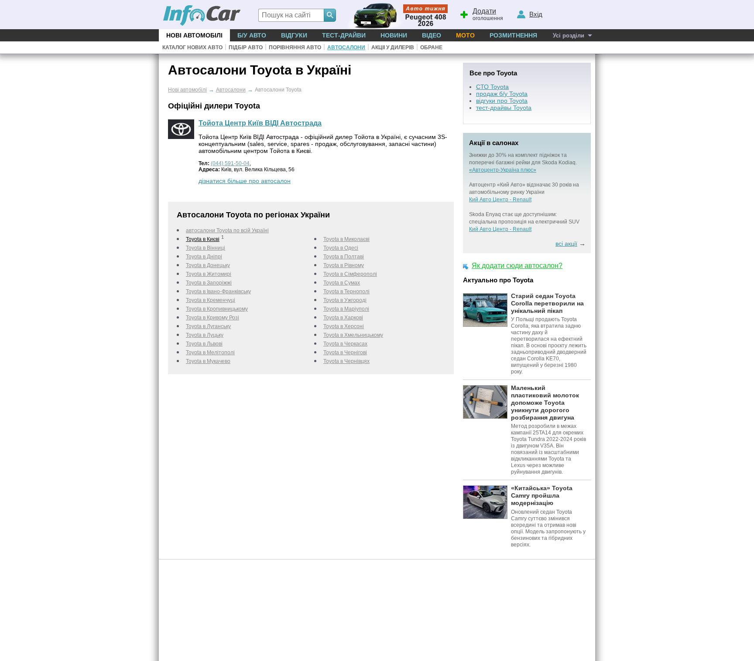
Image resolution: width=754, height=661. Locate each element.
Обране (431, 47)
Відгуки (294, 35)
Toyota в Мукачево (208, 361)
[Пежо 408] (395, 14)
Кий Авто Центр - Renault (500, 200)
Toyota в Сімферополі (350, 274)
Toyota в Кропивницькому (217, 309)
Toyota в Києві (202, 239)
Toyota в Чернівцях (346, 361)
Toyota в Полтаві (343, 257)
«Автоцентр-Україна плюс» (502, 170)
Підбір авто (246, 47)
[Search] (330, 15)
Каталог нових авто (192, 47)
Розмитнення (513, 35)
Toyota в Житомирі (208, 274)
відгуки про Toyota (502, 100)
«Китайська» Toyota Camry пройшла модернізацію (541, 495)
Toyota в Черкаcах (345, 344)
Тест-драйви (344, 35)
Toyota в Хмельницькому (353, 335)
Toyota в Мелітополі (210, 352)
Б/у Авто (251, 35)
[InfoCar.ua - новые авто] (202, 16)
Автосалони (346, 47)
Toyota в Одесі (340, 248)
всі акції (566, 243)
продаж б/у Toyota (502, 93)
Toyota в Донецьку (208, 265)
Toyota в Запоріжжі (209, 283)
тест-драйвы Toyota (503, 107)
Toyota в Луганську (208, 326)
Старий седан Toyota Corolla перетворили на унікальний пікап (547, 303)
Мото (465, 35)
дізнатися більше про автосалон (245, 180)
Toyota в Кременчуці (210, 300)
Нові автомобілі (194, 35)
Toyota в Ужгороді (345, 300)
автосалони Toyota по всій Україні (227, 230)
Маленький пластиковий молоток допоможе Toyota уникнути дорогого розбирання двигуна (545, 402)
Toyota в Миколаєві (346, 239)
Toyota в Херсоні (343, 326)
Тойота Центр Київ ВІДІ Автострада (260, 123)
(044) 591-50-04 (230, 163)
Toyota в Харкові (343, 318)
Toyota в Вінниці (205, 248)
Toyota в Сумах (341, 283)
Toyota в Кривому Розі (212, 318)
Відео (431, 35)
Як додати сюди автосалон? (517, 265)
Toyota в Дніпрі (204, 257)
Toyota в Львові (204, 344)
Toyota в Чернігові (345, 352)
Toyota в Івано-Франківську (218, 291)
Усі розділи (568, 35)
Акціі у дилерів (392, 47)
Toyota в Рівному (343, 265)
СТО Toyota (492, 86)
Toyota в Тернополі (346, 291)
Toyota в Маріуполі (346, 309)
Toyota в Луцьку (204, 335)
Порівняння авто (295, 47)
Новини (393, 35)
